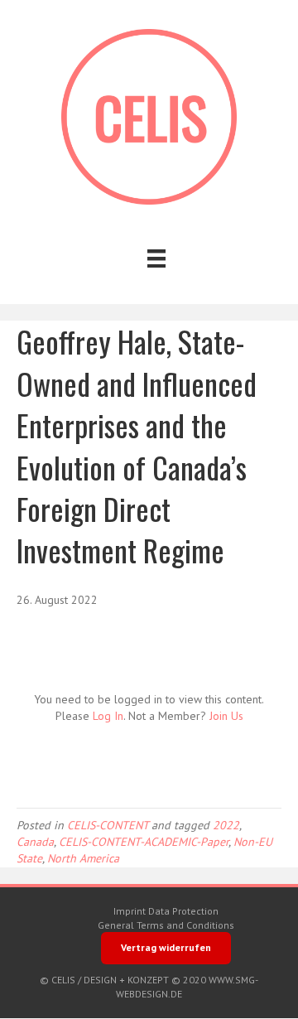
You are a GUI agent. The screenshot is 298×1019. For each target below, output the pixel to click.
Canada (35, 841)
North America (83, 858)
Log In (108, 715)
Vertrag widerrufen (166, 947)
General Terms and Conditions (166, 925)
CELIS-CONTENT (107, 825)
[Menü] (156, 258)
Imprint (129, 911)
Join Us (226, 715)
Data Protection (183, 911)
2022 (226, 825)
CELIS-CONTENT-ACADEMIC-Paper (143, 841)
